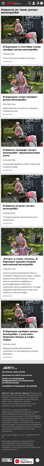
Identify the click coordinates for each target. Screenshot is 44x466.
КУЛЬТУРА (7, 61)
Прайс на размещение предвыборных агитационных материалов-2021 (18, 381)
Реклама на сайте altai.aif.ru (17, 375)
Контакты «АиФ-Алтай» (13, 372)
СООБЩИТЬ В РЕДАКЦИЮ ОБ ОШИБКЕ (19, 386)
